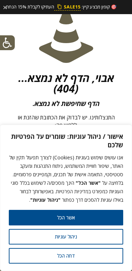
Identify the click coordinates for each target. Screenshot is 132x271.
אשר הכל (66, 217)
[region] (66, 198)
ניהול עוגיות (66, 236)
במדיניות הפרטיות (73, 191)
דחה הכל (66, 255)
